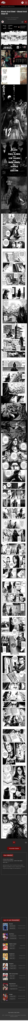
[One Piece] (5, 937)
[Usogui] (5, 997)
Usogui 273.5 (12, 996)
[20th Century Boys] (5, 976)
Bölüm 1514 (12, 948)
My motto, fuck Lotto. (8, 6)
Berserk (11, 923)
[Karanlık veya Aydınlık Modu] (2, 22)
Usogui (10, 994)
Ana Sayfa (7, 17)
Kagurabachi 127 (13, 988)
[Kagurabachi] (5, 986)
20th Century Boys (13, 973)
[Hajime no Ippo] (5, 946)
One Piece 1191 (13, 935)
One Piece (11, 934)
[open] (26, 2)
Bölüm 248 (12, 978)
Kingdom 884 (13, 965)
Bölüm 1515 (12, 945)
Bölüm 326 (12, 958)
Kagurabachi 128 (13, 985)
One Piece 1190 (13, 938)
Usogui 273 (12, 998)
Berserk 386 (12, 925)
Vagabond (11, 953)
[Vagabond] (5, 956)
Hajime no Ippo (12, 943)
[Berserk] (5, 927)
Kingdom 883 (13, 968)
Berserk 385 (12, 928)
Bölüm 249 (12, 975)
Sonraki (25, 22)
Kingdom (11, 963)
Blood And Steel (14, 17)
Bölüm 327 (12, 955)
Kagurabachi (12, 983)
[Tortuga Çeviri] (3, 2)
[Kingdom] (5, 966)
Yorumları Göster (14, 848)
